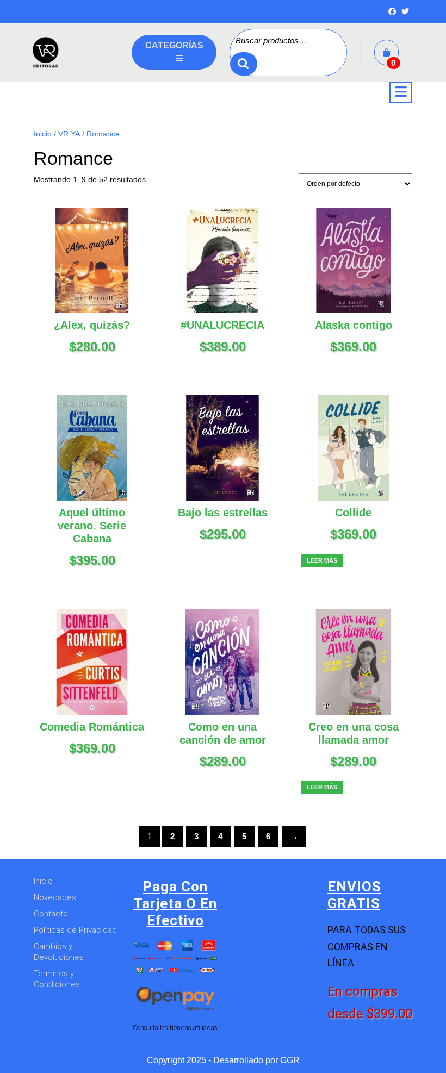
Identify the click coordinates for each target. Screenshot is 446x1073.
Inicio (43, 134)
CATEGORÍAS (174, 45)
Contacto (51, 914)
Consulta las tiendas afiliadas (175, 1028)
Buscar (243, 64)
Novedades (55, 897)
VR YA (69, 134)
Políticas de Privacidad (75, 930)
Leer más (322, 560)
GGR (290, 1060)
